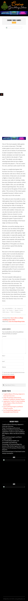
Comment (4, 337)
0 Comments (17, 312)
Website (4, 367)
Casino (14, 22)
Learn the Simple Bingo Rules (16, 321)
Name (3, 355)
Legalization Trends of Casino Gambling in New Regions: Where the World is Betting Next (14, 403)
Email (3, 361)
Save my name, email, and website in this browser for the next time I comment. (13, 373)
